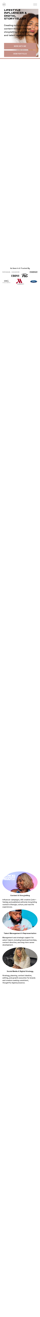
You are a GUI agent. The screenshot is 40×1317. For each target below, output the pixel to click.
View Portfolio (20, 54)
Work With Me (20, 46)
